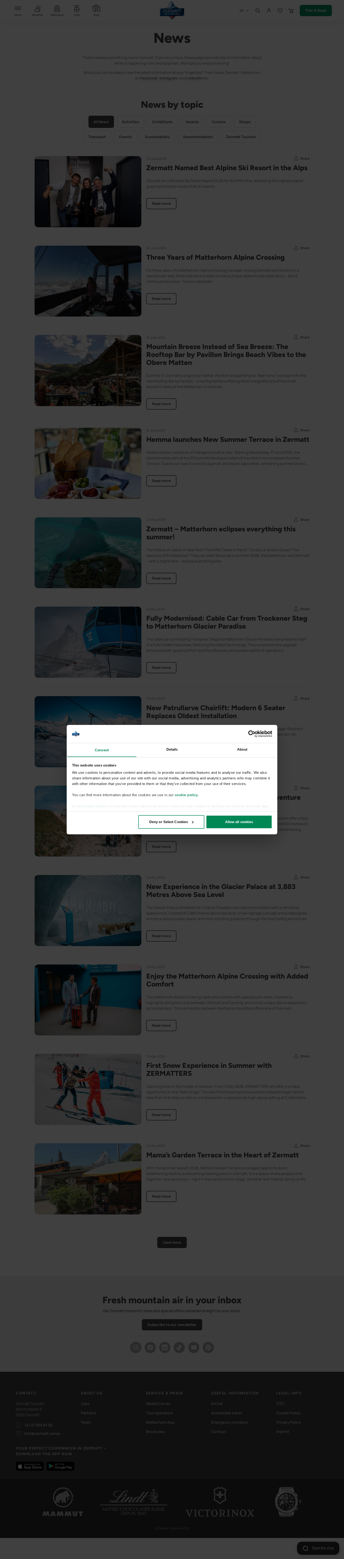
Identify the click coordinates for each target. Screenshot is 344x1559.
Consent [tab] (102, 750)
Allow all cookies (239, 822)
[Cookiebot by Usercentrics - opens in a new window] (251, 733)
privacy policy (94, 806)
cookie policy (186, 795)
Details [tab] (172, 749)
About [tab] (242, 749)
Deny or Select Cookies (168, 822)
